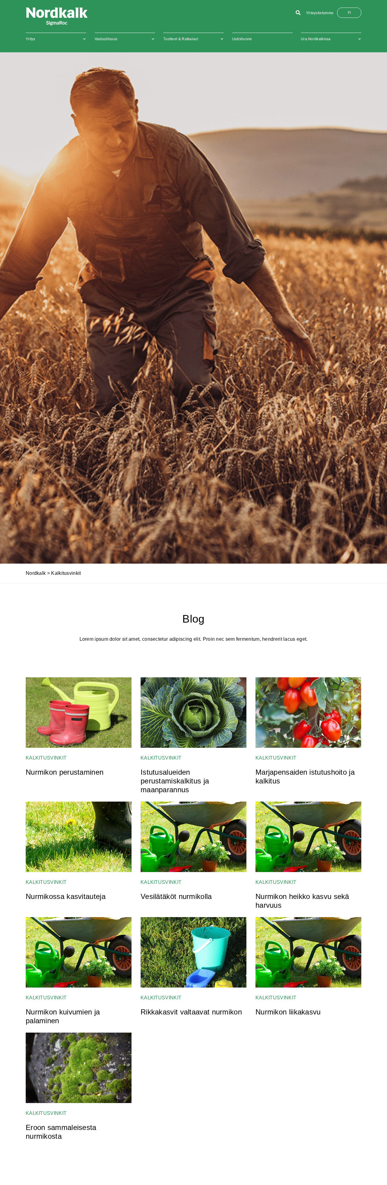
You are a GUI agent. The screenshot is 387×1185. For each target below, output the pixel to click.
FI (349, 13)
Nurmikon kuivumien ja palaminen (63, 1016)
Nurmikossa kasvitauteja (66, 896)
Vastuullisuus (106, 39)
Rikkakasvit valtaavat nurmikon (191, 1012)
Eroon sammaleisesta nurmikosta (61, 1131)
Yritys (30, 39)
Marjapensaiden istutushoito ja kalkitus (305, 776)
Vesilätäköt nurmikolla (176, 896)
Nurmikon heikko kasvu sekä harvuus (302, 900)
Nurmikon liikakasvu (288, 1012)
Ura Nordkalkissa (316, 39)
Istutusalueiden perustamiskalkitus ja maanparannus (175, 781)
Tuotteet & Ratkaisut (180, 39)
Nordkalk (36, 573)
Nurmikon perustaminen (64, 772)
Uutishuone (242, 39)
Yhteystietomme (319, 13)
